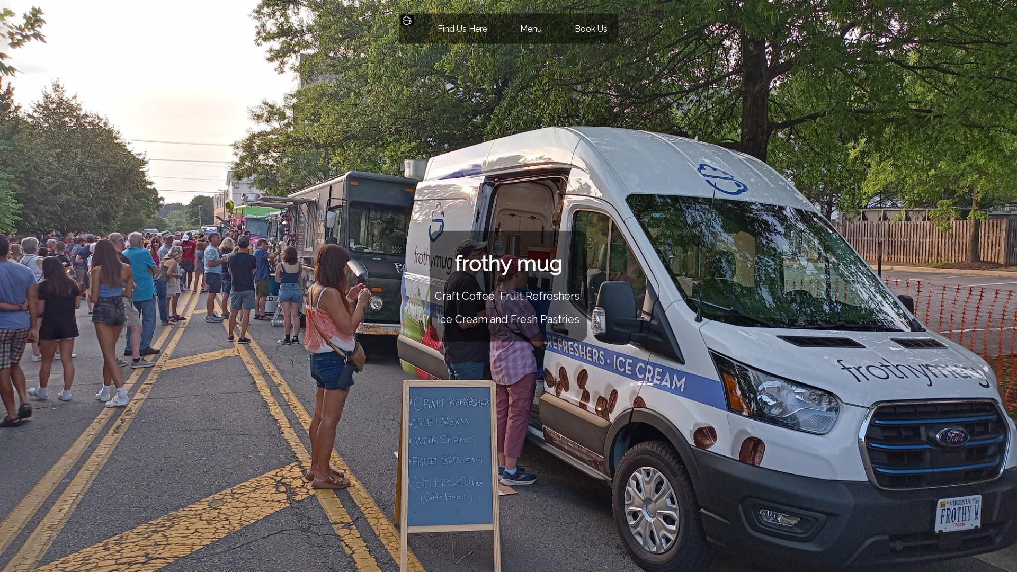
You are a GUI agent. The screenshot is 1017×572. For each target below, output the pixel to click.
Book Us (591, 29)
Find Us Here (462, 29)
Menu (531, 29)
